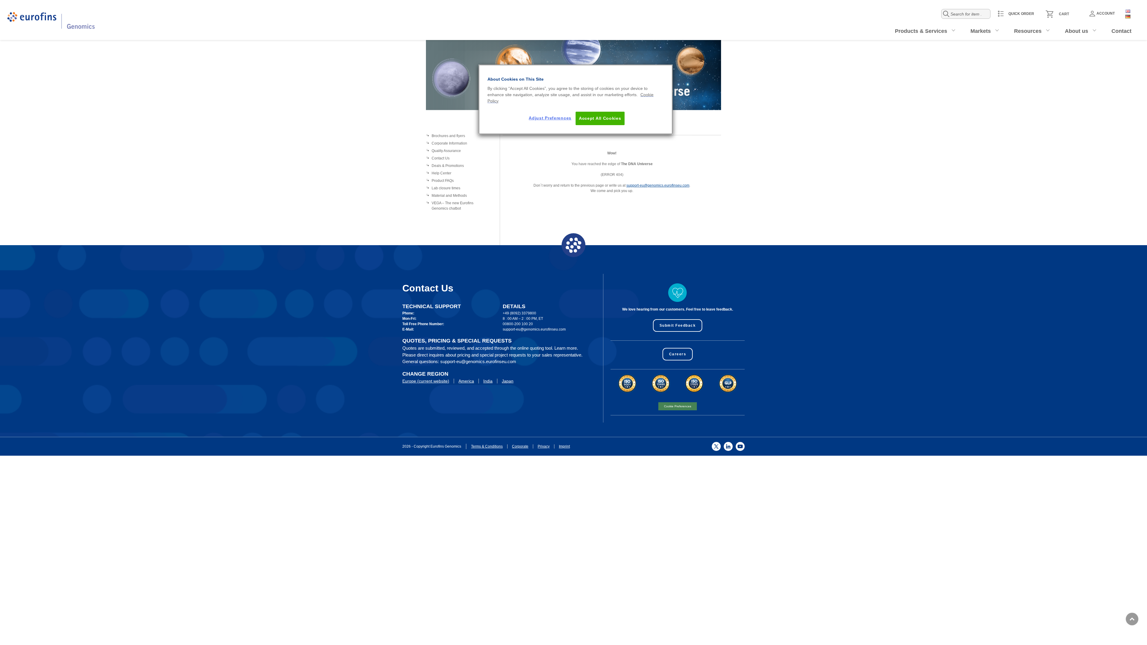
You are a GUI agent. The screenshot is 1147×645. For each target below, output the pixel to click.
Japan (507, 381)
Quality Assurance (446, 151)
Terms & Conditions (487, 446)
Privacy (544, 446)
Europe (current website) (425, 381)
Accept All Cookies (600, 118)
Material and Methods (449, 196)
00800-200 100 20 (518, 324)
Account (1106, 13)
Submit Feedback (678, 325)
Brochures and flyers (448, 136)
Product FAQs (443, 181)
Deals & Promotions (448, 166)
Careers (677, 354)
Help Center (441, 173)
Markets (980, 31)
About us (1076, 31)
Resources (1028, 31)
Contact (1121, 31)
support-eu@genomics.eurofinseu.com (657, 185)
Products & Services (921, 31)
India (488, 381)
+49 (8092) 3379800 (519, 313)
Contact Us (441, 158)
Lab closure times (446, 188)
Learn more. (566, 348)
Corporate (520, 446)
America (466, 381)
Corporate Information (449, 143)
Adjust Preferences (550, 118)
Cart (1064, 14)
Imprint (564, 446)
